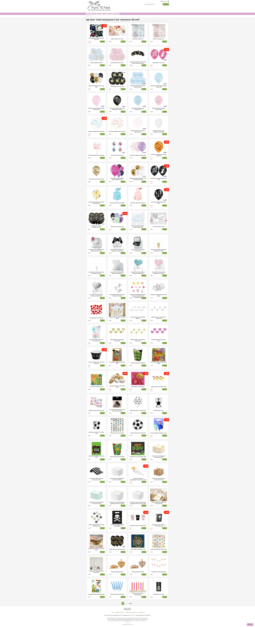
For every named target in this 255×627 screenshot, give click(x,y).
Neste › (130, 603)
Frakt (113, 612)
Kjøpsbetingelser (119, 612)
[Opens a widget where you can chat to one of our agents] (250, 624)
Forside (88, 13)
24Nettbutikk (130, 624)
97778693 (132, 615)
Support (104, 13)
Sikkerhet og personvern (131, 612)
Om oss (99, 13)
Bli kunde (94, 13)
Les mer (134, 620)
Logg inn (110, 13)
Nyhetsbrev (142, 612)
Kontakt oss (116, 13)
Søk (166, 4)
